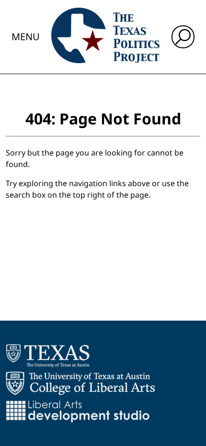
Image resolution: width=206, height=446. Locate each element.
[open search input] (183, 36)
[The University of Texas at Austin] (48, 356)
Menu (25, 36)
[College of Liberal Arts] (80, 383)
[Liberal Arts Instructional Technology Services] (78, 411)
